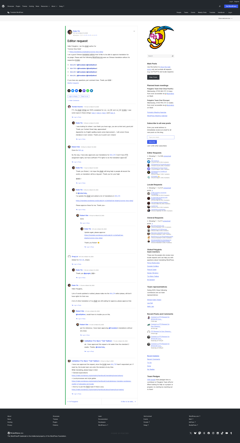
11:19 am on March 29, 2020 (86, 285)
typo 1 (94, 113)
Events (146, 419)
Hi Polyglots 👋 (155, 176)
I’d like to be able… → (128, 401)
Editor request (78, 41)
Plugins (55, 422)
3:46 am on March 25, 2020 (91, 190)
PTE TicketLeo (155, 161)
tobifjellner (91, 65)
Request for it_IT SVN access (159, 229)
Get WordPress (231, 6)
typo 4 (112, 113)
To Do (149, 363)
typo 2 (99, 113)
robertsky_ (82, 193)
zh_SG (85, 35)
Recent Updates (153, 356)
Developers (102, 422)
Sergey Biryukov (152, 273)
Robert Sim (76, 147)
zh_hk (81, 260)
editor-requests (73, 83)
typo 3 (104, 113)
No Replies (151, 369)
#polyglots (170, 94)
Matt (191, 419)
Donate (147, 422)
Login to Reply (73, 96)
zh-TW (73, 68)
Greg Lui (75, 256)
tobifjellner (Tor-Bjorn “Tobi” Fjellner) (98, 341)
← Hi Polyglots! (72, 401)
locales (77, 60)
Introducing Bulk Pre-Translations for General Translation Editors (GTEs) (161, 240)
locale (104, 364)
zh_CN (95, 35)
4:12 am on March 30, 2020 (92, 311)
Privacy (10, 425)
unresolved (167, 156)
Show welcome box (224, 18)
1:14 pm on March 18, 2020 (91, 168)
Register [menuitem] (236, 1)
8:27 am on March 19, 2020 (86, 256)
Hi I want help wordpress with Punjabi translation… (159, 198)
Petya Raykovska (153, 263)
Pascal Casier (151, 270)
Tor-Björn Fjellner (153, 276)
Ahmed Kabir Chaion (154, 300)
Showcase (56, 416)
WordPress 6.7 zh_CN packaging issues (162, 236)
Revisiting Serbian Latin (157, 225)
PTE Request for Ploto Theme (159, 168)
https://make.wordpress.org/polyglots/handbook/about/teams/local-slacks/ (98, 390)
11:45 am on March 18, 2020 (91, 107)
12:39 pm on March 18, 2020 (91, 123)
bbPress (192, 422)
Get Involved (148, 416)
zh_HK (89, 35)
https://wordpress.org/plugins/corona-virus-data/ (86, 52)
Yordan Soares (77, 107)
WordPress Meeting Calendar (157, 116)
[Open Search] (219, 6)
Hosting (10, 422)
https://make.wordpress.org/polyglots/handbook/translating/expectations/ (97, 375)
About (9, 416)
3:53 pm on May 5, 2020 (107, 361)
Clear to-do (84, 96)
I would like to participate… (158, 209)
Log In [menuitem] (231, 1)
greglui (87, 273)
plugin (87, 46)
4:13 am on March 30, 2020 (96, 324)
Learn (100, 416)
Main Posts (153, 77)
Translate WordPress (16, 12)
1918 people (151, 380)
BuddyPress (193, 425)
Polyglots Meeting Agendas (156, 112)
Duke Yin (76, 31)
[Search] (172, 56)
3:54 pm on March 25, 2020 (96, 215)
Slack (88, 387)
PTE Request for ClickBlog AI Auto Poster (159, 172)
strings (84, 110)
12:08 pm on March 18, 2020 (88, 147)
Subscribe (152, 142)
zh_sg (80, 150)
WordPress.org (97, 57)
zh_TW (113, 364)
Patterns (55, 425)
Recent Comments (153, 359)
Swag (146, 425)
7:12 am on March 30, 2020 (120, 341)
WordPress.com (194, 416)
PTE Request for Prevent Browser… (161, 164)
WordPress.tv (103, 425)
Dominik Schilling (153, 266)
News (9, 419)
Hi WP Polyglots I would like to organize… (158, 193)
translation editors (88, 54)
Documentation (103, 419)
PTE (126, 155)
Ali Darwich (151, 280)
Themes (55, 419)
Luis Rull (150, 303)
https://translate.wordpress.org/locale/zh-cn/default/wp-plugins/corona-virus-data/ (104, 201)
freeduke (81, 65)
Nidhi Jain (150, 306)
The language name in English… (159, 202)
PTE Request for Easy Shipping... (161, 331)
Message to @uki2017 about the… (160, 233)
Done (149, 366)
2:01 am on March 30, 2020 (99, 229)
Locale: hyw (154, 206)
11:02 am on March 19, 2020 (91, 270)
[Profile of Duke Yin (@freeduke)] (70, 32)
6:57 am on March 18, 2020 (80, 33)
